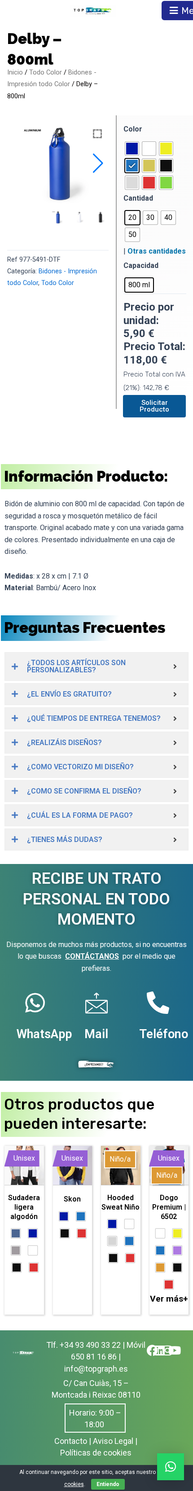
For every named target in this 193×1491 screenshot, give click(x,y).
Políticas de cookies (96, 1452)
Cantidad (138, 198)
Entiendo (107, 1484)
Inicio (15, 72)
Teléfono (163, 1034)
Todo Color (45, 72)
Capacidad (140, 265)
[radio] (132, 148)
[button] (98, 163)
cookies (74, 1484)
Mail (96, 1034)
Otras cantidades (156, 251)
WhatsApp (44, 1034)
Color (132, 129)
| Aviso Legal (111, 1441)
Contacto (70, 1441)
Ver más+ (169, 1299)
